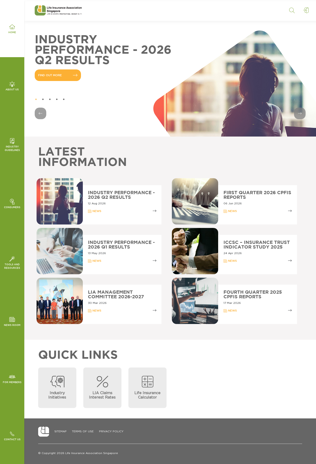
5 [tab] (63, 99)
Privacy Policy (111, 431)
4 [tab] (56, 99)
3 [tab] (49, 99)
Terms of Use (83, 431)
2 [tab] (42, 99)
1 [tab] (36, 99)
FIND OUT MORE (50, 64)
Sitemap (60, 431)
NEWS (96, 211)
